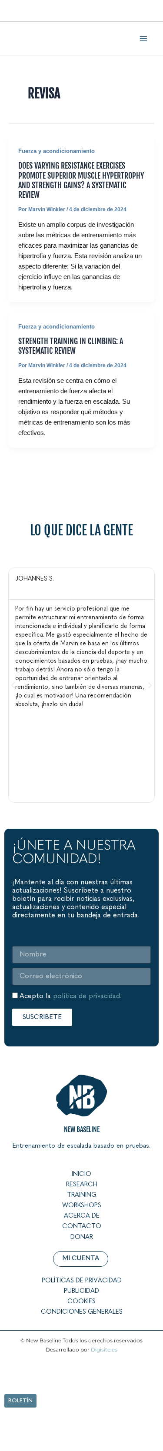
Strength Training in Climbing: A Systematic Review (70, 346)
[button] (13, 685)
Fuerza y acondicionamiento (56, 151)
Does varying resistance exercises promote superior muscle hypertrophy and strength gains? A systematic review (81, 180)
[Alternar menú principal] (143, 38)
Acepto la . (71, 996)
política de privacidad (86, 996)
